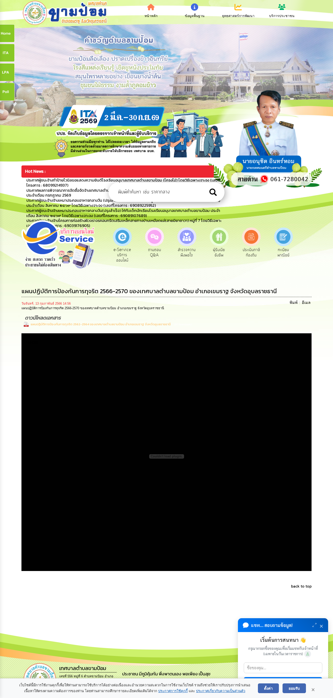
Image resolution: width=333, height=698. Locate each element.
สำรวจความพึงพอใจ (167, 252)
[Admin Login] (307, 654)
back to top (301, 586)
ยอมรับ (294, 688)
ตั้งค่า (268, 688)
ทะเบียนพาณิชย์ (264, 252)
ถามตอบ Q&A (134, 252)
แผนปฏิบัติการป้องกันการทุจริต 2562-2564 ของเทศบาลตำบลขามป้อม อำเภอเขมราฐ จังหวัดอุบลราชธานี (101, 324)
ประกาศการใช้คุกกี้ (173, 691)
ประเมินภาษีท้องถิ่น (231, 252)
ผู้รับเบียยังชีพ (200, 252)
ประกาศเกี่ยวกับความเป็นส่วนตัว (220, 691)
